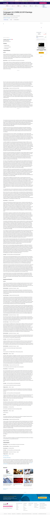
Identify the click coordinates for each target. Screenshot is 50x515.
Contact (17, 508)
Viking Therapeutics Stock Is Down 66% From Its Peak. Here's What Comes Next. (17, 476)
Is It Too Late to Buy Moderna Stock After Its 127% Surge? (28, 476)
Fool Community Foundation (43, 507)
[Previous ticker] (3, 6)
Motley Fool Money (25, 510)
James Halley (28, 483)
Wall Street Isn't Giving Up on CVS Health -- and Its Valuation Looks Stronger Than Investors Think (28, 485)
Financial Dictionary (36, 507)
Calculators (35, 506)
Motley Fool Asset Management (43, 504)
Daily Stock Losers (45, 7)
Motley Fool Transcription (7, 17)
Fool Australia (30, 504)
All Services (24, 504)
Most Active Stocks (44, 5)
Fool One (24, 509)
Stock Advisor (24, 505)
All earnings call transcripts (7, 457)
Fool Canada (30, 505)
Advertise (17, 509)
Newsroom (17, 507)
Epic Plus (24, 507)
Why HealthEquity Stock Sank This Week (17, 485)
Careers (17, 505)
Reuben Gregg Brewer (9, 483)
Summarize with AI (16, 19)
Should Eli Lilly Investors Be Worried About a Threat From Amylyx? (7, 485)
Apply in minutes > (41, 52)
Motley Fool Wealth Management (43, 505)
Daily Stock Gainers (44, 6)
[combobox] (9, 1)
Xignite (8, 508)
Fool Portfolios (25, 508)
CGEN (10, 39)
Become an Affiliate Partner (43, 508)
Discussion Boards (36, 505)
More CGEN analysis (6, 455)
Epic (23, 506)
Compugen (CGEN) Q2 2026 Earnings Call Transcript (7, 476)
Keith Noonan (18, 483)
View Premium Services (42, 497)
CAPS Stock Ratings (36, 504)
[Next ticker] (41, 6)
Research (17, 506)
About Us (17, 504)
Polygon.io (11, 508)
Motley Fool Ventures (42, 506)
